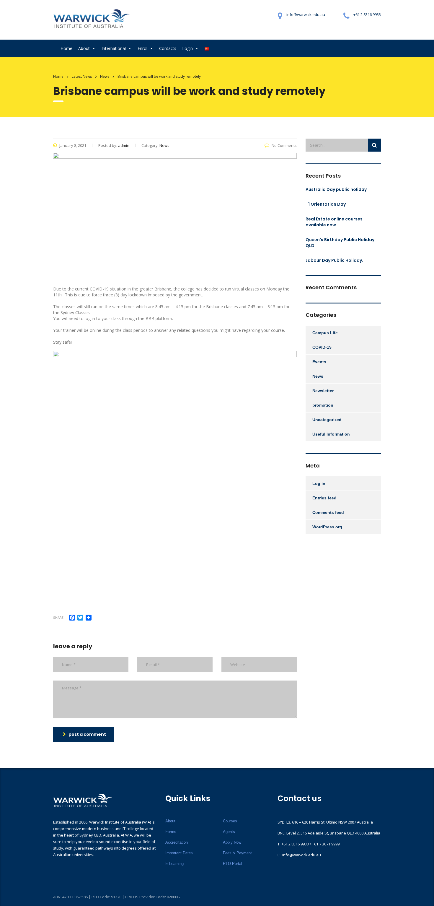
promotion (322, 405)
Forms (170, 831)
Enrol (142, 48)
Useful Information (331, 434)
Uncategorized (327, 419)
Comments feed (328, 512)
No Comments (284, 145)
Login (187, 48)
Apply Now (232, 842)
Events (319, 361)
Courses (230, 821)
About (84, 48)
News (317, 376)
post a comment (87, 734)
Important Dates (179, 853)
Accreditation (176, 842)
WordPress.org (327, 527)
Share (58, 617)
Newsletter (323, 390)
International (114, 48)
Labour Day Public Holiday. (334, 260)
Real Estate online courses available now (334, 222)
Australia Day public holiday (336, 189)
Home (66, 48)
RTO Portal (232, 863)
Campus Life (325, 332)
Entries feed (324, 498)
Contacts (167, 48)
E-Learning (174, 863)
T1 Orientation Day (326, 204)
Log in (318, 483)
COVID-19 (322, 347)
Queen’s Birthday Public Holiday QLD (340, 243)
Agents (229, 831)
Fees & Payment (237, 853)
